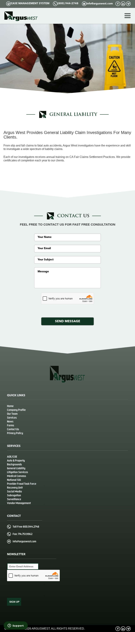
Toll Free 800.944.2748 (26, 526)
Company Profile (16, 410)
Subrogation (14, 495)
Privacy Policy (15, 433)
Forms (10, 425)
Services (12, 417)
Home (10, 406)
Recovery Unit (15, 487)
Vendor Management (19, 503)
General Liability (16, 468)
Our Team (12, 413)
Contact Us (13, 429)
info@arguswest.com (99, 3)
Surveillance (14, 499)
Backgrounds (14, 464)
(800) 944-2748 (67, 3)
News (10, 421)
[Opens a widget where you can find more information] (16, 625)
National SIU (14, 480)
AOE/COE (12, 456)
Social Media (14, 491)
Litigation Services (17, 472)
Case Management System (30, 3)
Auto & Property (16, 460)
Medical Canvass (16, 476)
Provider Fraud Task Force (21, 483)
